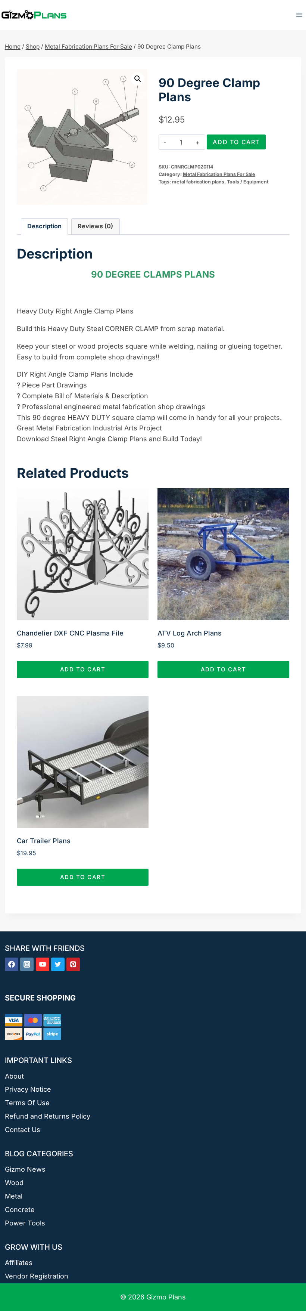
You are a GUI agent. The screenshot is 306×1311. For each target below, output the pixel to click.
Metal (13, 1196)
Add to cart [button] (83, 669)
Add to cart (236, 142)
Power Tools (25, 1223)
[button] (137, 79)
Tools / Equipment (248, 182)
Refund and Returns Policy (47, 1116)
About (14, 1076)
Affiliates (18, 1263)
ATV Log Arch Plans (189, 633)
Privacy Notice (28, 1089)
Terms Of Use (27, 1103)
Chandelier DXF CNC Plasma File (70, 633)
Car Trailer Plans (44, 841)
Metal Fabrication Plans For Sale (219, 174)
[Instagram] (27, 964)
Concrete (20, 1209)
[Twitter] (58, 964)
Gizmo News (25, 1169)
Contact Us (22, 1130)
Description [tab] (44, 226)
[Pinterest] (73, 964)
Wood (14, 1183)
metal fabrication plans (198, 182)
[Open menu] (299, 15)
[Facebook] (11, 964)
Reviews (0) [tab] (95, 226)
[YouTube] (42, 964)
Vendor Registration (36, 1276)
